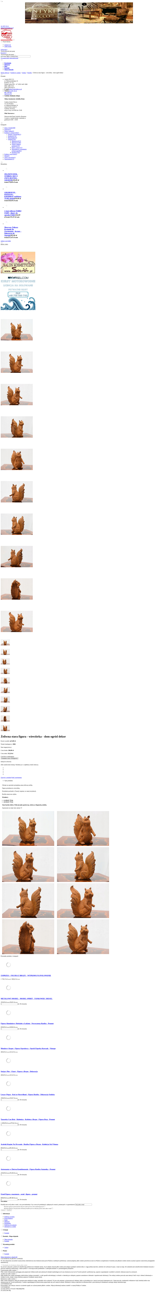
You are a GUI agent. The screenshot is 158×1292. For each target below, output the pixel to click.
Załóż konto (7, 46)
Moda (6, 156)
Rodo (6, 1220)
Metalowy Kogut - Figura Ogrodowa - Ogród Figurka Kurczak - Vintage (28, 1048)
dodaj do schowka (6, 761)
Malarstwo (16, 141)
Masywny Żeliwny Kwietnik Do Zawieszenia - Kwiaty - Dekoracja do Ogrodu (12, 231)
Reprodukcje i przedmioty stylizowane (19, 150)
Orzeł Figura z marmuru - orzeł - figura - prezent (19, 1194)
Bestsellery (4, 164)
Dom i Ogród (9, 128)
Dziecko (7, 129)
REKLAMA (4, 244)
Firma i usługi (9, 131)
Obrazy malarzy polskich (16, 145)
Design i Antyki (14, 134)
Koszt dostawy (8, 1218)
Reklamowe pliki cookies (8, 1279)
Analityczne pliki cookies (8, 1274)
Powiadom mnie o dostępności (9, 758)
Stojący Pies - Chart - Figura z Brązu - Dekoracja (19, 1071)
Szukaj (6, 1247)
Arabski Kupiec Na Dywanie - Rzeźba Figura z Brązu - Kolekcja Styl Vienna (29, 1144)
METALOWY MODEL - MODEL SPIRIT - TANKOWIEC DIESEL (26, 999)
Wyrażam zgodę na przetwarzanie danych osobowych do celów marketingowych (24, 1206)
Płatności (7, 1221)
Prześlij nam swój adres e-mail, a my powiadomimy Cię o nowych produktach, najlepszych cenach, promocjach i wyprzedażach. (38, 1204)
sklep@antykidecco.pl (7, 28)
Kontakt (3, 76)
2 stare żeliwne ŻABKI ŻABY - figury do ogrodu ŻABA (12, 213)
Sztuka (12, 139)
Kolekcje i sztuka (11, 133)
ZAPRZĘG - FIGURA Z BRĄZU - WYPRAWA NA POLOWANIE (26, 975)
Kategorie (3, 124)
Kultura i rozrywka (10, 154)
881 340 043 (8, 92)
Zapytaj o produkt (6, 777)
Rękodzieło (12, 137)
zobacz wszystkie (6, 241)
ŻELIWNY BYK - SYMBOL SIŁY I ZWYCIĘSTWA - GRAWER (11, 177)
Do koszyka (23, 1004)
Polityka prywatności (10, 1225)
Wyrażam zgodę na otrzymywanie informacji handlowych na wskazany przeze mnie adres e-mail (27, 1208)
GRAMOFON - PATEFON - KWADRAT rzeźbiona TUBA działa (12, 195)
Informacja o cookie (10, 1226)
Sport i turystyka (10, 157)
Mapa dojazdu (8, 1239)
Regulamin (7, 1223)
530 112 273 (8, 94)
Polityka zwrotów (9, 1216)
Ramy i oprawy (17, 147)
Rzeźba (16, 152)
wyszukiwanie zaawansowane (9, 58)
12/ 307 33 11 (5, 26)
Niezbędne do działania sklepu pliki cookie (15, 1265)
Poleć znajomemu (16, 777)
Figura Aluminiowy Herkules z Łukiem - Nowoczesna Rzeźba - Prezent (27, 1023)
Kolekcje (12, 136)
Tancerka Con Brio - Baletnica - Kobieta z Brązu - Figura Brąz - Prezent (28, 1119)
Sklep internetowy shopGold (9, 1257)
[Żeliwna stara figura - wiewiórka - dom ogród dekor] (17, 345)
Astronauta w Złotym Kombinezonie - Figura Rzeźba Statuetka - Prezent (28, 1169)
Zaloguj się (7, 45)
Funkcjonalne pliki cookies (8, 1270)
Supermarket (9, 159)
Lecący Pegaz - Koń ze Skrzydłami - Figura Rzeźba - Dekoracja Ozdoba (28, 1094)
